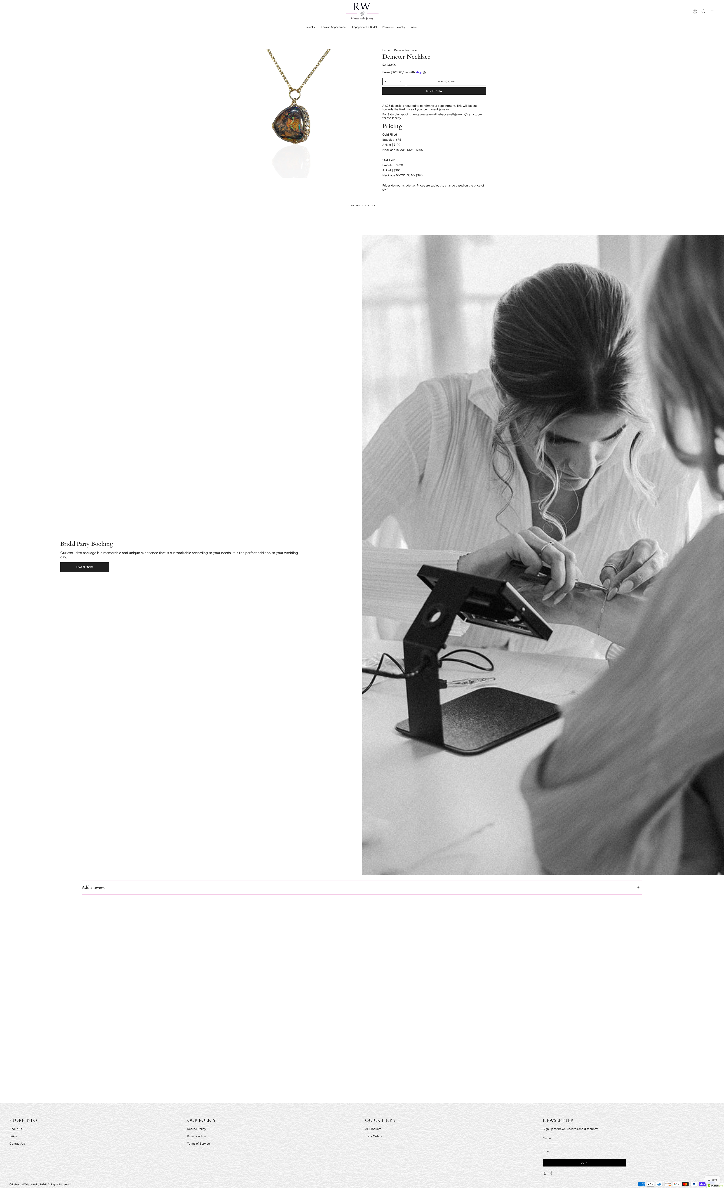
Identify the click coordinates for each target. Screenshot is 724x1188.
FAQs (13, 1136)
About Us (15, 1129)
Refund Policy (196, 1129)
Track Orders (373, 1136)
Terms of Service (198, 1143)
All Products (373, 1129)
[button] (703, 11)
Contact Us (17, 1143)
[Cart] (712, 11)
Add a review (93, 887)
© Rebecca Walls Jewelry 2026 (27, 1184)
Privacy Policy (196, 1136)
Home (386, 50)
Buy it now (434, 91)
